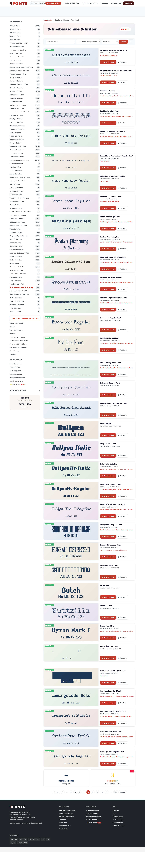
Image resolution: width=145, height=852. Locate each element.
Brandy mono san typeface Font (114, 131)
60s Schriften (15, 33)
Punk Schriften (15, 229)
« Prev (56, 792)
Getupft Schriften (16, 115)
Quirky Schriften (16, 232)
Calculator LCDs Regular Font (112, 671)
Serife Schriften (16, 260)
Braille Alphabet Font (109, 111)
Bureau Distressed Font (110, 545)
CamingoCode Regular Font (112, 752)
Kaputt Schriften (16, 64)
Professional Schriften (18, 225)
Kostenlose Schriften (67, 810)
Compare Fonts (16, 374)
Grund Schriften (16, 60)
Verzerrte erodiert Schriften (20, 112)
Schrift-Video (118, 823)
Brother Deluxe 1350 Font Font (113, 257)
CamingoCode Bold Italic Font (113, 711)
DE (16, 839)
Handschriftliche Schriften (20, 160)
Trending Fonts (16, 371)
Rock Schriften (15, 243)
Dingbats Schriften (17, 108)
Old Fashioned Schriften (19, 215)
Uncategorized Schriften (19, 291)
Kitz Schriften (15, 184)
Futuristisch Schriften (18, 146)
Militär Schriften (16, 195)
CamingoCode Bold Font (110, 691)
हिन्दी (25, 843)
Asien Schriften (16, 53)
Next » (122, 792)
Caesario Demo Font (109, 646)
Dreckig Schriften (16, 191)
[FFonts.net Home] (19, 3)
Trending (104, 3)
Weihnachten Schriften (19, 84)
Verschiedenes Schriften (19, 198)
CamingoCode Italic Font (110, 731)
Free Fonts (48, 20)
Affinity (12, 327)
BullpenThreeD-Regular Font (112, 504)
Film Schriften (15, 205)
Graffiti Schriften (16, 153)
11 (102, 792)
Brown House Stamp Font (111, 277)
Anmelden (128, 3)
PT (38, 839)
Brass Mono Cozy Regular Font (113, 176)
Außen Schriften (16, 136)
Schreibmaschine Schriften (21, 287)
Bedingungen (118, 816)
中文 (43, 839)
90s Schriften (15, 40)
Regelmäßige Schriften (19, 236)
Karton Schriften (16, 81)
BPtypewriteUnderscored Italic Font (116, 71)
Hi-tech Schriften (16, 164)
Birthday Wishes (16, 330)
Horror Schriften (16, 174)
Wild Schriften (15, 308)
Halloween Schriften (18, 157)
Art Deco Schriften (17, 46)
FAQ (114, 813)
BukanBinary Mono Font (110, 363)
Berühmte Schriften (17, 126)
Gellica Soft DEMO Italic (19, 340)
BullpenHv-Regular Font (110, 484)
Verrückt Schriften (17, 98)
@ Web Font (122, 62)
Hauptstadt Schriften (18, 74)
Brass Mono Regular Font (111, 196)
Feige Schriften (16, 143)
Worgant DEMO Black (18, 344)
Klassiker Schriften (17, 88)
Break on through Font (110, 217)
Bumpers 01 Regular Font (111, 525)
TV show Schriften (17, 284)
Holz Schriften (15, 311)
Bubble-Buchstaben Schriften (21, 67)
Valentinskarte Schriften (19, 294)
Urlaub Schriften (16, 170)
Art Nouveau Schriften (18, 50)
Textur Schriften (16, 277)
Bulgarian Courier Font (110, 383)
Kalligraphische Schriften (19, 71)
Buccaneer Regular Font (110, 318)
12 (107, 792)
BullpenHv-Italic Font (109, 464)
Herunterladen (109, 62)
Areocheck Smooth (17, 337)
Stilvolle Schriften (16, 270)
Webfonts (63, 823)
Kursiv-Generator (16, 381)
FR (30, 839)
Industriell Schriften (17, 181)
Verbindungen (118, 820)
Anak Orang (14, 351)
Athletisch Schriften (17, 57)
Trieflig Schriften (16, 119)
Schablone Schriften (17, 267)
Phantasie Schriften (17, 129)
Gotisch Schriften (16, 150)
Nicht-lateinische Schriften (20, 212)
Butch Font (105, 585)
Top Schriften (15, 367)
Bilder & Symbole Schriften (20, 177)
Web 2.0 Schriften (17, 301)
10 (97, 792)
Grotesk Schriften (16, 250)
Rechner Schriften (17, 95)
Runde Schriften (16, 246)
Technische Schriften (18, 274)
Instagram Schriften (17, 378)
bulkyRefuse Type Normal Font (113, 403)
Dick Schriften (15, 281)
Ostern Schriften (16, 122)
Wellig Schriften (16, 298)
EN (12, 839)
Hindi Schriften (15, 167)
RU (48, 839)
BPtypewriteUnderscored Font (113, 50)
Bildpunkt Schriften (17, 222)
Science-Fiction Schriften (19, 253)
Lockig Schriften (16, 102)
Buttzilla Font (106, 606)
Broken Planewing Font (110, 237)
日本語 (20, 843)
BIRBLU (12, 334)
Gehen (123, 42)
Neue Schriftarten (72, 3)
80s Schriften (15, 36)
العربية (13, 843)
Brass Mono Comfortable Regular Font (116, 156)
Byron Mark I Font (107, 626)
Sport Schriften (16, 263)
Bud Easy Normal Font (109, 338)
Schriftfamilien (65, 826)
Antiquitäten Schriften (18, 43)
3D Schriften (14, 26)
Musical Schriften (16, 208)
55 (116, 792)
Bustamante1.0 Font (109, 565)
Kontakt (116, 810)
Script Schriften (16, 256)
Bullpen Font (105, 423)
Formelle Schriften (17, 139)
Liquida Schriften (16, 188)
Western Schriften (17, 305)
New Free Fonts (16, 364)
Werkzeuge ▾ (116, 3)
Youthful (13, 354)
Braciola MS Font (107, 91)
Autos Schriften (16, 77)
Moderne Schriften (17, 201)
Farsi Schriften (15, 133)
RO (25, 839)
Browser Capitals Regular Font (113, 298)
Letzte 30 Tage (118, 826)
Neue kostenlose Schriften (25, 318)
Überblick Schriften (17, 219)
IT (34, 839)
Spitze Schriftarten (89, 3)
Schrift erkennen (92, 810)
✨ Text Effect (17, 384)
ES (21, 839)
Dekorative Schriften (18, 105)
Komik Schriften (16, 91)
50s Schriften (15, 29)
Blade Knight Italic (17, 323)
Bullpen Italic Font (108, 444)
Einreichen (63, 829)
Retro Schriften (16, 239)
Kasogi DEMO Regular (18, 347)
